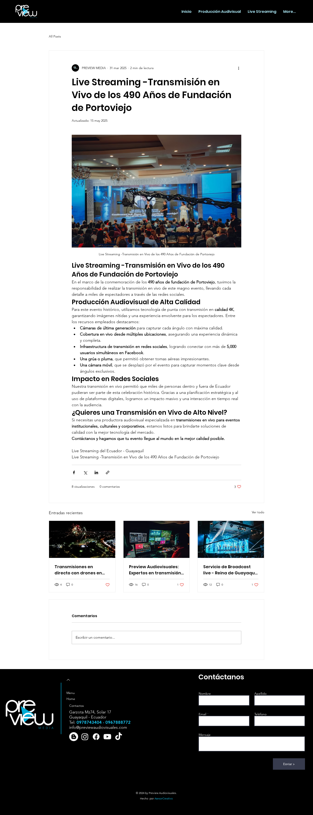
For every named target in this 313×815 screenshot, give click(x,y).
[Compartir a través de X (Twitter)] (85, 472)
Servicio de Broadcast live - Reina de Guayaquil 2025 (230, 570)
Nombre (205, 693)
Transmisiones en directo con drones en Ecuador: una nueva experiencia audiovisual (81, 570)
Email (202, 714)
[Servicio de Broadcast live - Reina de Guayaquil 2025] (231, 539)
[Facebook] (96, 736)
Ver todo (258, 512)
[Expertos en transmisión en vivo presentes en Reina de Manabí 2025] (157, 539)
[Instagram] (84, 736)
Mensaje (205, 734)
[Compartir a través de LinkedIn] (96, 472)
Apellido (260, 693)
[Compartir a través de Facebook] (74, 472)
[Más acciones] (238, 68)
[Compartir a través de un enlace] (107, 472)
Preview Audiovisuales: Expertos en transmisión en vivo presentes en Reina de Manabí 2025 (155, 570)
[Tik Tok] (118, 736)
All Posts (55, 36)
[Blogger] (73, 736)
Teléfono (260, 714)
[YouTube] (107, 736)
